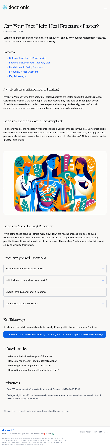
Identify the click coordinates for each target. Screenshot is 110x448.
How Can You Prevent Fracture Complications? (32, 360)
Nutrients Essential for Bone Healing (27, 58)
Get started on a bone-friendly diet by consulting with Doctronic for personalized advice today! (55, 334)
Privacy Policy (85, 432)
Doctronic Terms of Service (11, 444)
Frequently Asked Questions (23, 71)
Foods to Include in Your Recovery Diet (29, 62)
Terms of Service (100, 432)
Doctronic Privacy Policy (35, 444)
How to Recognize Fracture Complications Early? (33, 370)
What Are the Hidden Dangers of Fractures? (30, 356)
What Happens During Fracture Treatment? (30, 365)
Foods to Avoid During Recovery (26, 67)
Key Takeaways (17, 76)
